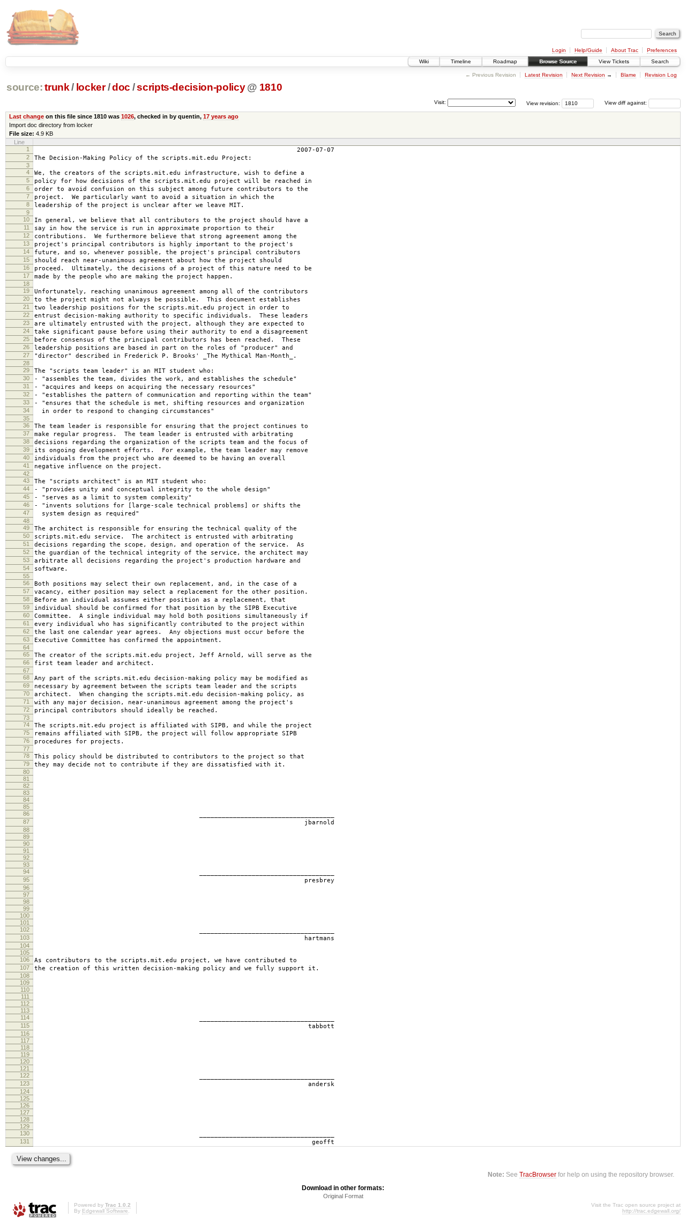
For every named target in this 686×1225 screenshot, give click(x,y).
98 (26, 901)
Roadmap (505, 61)
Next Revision (588, 75)
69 (26, 685)
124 (24, 1091)
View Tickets (614, 61)
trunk (56, 87)
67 (26, 670)
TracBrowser (537, 1174)
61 (26, 623)
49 (26, 528)
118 (24, 1047)
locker (91, 87)
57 (26, 591)
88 (26, 829)
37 (26, 433)
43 (26, 480)
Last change (26, 116)
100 (24, 915)
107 (24, 967)
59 (26, 607)
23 (26, 323)
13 (26, 243)
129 (24, 1126)
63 (26, 639)
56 (26, 583)
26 (26, 347)
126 (24, 1105)
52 (26, 552)
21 (26, 307)
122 (24, 1075)
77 (26, 749)
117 (24, 1040)
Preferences (662, 50)
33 (26, 402)
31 (26, 386)
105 (24, 952)
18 (26, 284)
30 (26, 378)
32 (26, 394)
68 (26, 677)
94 (26, 871)
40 (26, 457)
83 (26, 792)
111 (25, 996)
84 (26, 799)
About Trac (624, 50)
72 (26, 709)
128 (24, 1119)
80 (26, 772)
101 (24, 922)
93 (26, 864)
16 (26, 267)
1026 (127, 116)
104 (24, 945)
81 (26, 779)
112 (24, 1003)
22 (26, 315)
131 (24, 1141)
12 (26, 235)
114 (24, 1017)
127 (24, 1112)
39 (26, 449)
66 (26, 662)
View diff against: (626, 103)
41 (26, 465)
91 (26, 850)
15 (26, 259)
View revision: (543, 103)
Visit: (440, 102)
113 (24, 1010)
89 (26, 836)
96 (26, 887)
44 (26, 488)
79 (26, 764)
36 (26, 425)
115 (24, 1025)
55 (26, 576)
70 (26, 693)
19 (26, 290)
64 (26, 647)
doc (121, 87)
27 (26, 355)
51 (26, 544)
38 (26, 441)
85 (26, 806)
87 (26, 821)
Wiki (424, 61)
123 (24, 1083)
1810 (270, 87)
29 (26, 370)
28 (26, 363)
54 (26, 568)
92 (26, 857)
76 (26, 740)
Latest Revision (544, 75)
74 (26, 724)
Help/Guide (588, 50)
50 (26, 536)
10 (26, 219)
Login (559, 50)
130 (24, 1133)
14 (26, 251)
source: (24, 87)
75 (26, 732)
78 (26, 755)
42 (26, 473)
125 (24, 1098)
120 (24, 1061)
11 (26, 227)
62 (26, 631)
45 (26, 496)
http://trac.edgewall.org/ (651, 1211)
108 (24, 975)
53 (26, 560)
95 (26, 879)
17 (26, 275)
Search (660, 61)
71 (26, 701)
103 (24, 937)
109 (24, 982)
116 (24, 1033)
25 (26, 339)
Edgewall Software (105, 1211)
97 (26, 894)
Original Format (343, 1196)
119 (24, 1054)
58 (26, 599)
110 (24, 989)
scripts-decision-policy (191, 87)
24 (26, 331)
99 (26, 908)
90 (26, 843)
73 (26, 717)
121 (24, 1068)
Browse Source (558, 61)
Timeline (461, 61)
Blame (628, 75)
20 (26, 299)
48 (26, 521)
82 (26, 786)
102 (24, 929)
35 (26, 418)
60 (26, 615)
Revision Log (661, 75)
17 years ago (220, 116)
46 (26, 504)
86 (26, 813)
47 (26, 513)
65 (26, 654)
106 (24, 959)
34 (26, 410)
